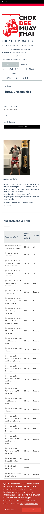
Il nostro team (10, 73)
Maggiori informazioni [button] (29, 504)
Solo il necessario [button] (12, 510)
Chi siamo (30, 69)
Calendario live (10, 64)
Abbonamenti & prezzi (13, 69)
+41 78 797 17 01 (29, 52)
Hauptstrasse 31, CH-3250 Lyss (12, 52)
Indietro (8, 86)
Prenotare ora (22, 126)
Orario (24, 64)
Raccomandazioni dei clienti (20, 50)
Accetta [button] (32, 510)
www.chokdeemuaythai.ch (12, 56)
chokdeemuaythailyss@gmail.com (15, 59)
